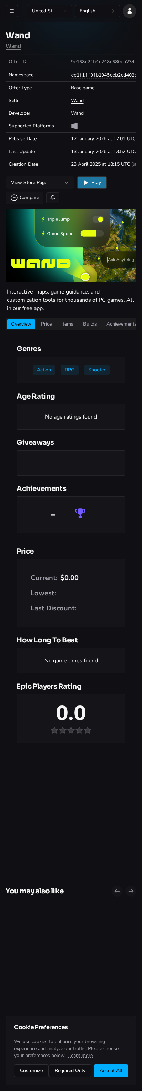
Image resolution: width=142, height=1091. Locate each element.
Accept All (111, 1070)
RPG (69, 370)
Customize (31, 1070)
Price (46, 324)
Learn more (80, 1055)
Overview (21, 324)
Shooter (96, 370)
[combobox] (50, 11)
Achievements (121, 324)
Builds (90, 324)
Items (67, 324)
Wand (13, 46)
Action (44, 370)
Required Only (70, 1070)
